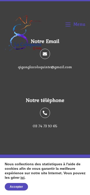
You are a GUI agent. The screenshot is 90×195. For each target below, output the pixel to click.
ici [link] (22, 178)
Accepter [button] (16, 186)
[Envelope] (45, 54)
